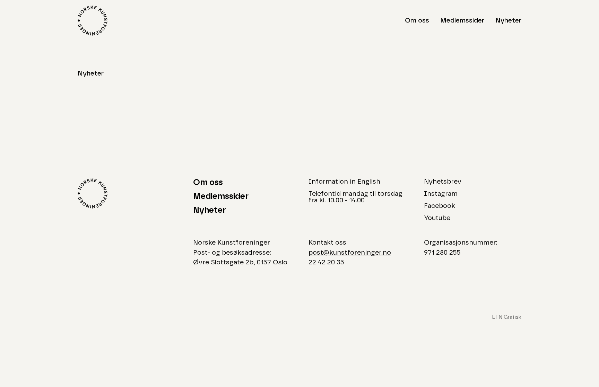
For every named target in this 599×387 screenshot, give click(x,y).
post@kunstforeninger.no (350, 252)
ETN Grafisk (506, 317)
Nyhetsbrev (442, 181)
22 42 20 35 (326, 262)
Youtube (437, 218)
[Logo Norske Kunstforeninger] (92, 21)
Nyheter (508, 20)
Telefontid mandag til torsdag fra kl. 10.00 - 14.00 (355, 197)
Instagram (441, 194)
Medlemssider (462, 20)
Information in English (344, 181)
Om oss (417, 20)
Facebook (439, 206)
